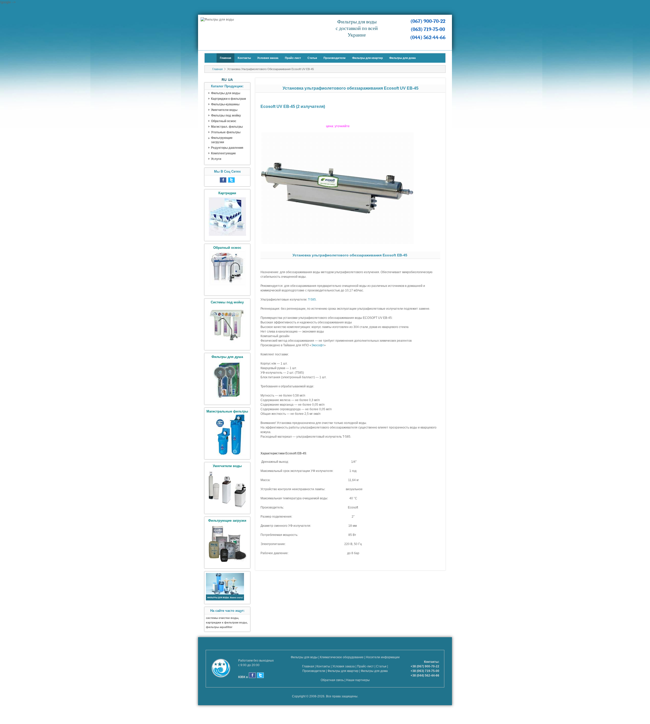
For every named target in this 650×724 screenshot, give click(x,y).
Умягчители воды (224, 110)
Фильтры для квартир (367, 57)
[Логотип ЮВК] (223, 669)
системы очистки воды (222, 617)
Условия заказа (267, 57)
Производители (334, 57)
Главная (225, 57)
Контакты (244, 57)
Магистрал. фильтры (227, 126)
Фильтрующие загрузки (222, 140)
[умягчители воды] (227, 509)
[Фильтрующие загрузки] (227, 564)
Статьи (312, 57)
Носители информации (383, 657)
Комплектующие (223, 153)
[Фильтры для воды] (225, 599)
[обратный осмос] (227, 291)
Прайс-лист (293, 57)
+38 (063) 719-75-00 (425, 671)
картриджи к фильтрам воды (226, 622)
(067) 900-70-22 (427, 21)
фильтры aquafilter (219, 627)
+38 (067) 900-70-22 (425, 666)
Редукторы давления (227, 148)
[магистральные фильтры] (227, 454)
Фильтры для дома (402, 57)
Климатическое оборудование (342, 657)
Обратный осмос (223, 121)
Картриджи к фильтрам (228, 99)
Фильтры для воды (225, 93)
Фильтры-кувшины (225, 104)
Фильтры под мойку (226, 115)
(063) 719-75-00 (428, 29)
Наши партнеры (358, 680)
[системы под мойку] (227, 345)
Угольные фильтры (225, 132)
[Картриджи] (227, 236)
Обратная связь (332, 680)
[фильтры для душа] (227, 400)
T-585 (312, 299)
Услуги (216, 159)
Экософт (317, 345)
